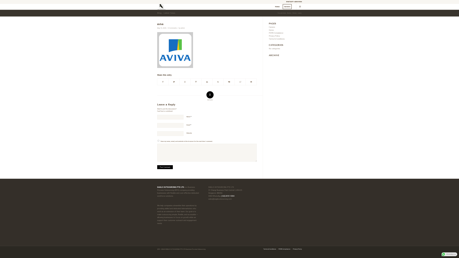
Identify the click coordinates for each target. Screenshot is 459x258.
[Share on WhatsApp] (185, 82)
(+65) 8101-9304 (227, 196)
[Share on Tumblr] (218, 82)
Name (188, 117)
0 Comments (172, 28)
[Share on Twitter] (173, 82)
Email (188, 125)
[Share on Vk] (229, 82)
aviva (160, 24)
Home (289, 13)
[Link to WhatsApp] (300, 6)
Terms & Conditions (277, 39)
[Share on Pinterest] (196, 82)
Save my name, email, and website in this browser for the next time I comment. (187, 141)
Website (189, 133)
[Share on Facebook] (162, 82)
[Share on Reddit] (240, 82)
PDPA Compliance (276, 33)
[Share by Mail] (251, 82)
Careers (272, 27)
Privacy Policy (274, 36)
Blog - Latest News (166, 13)
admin (183, 28)
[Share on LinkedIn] (207, 82)
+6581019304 (298, 2)
